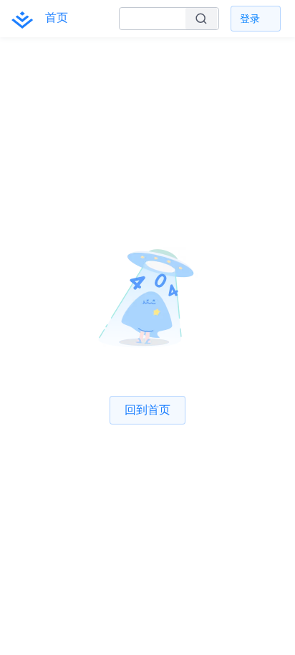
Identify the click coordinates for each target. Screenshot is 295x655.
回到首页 (147, 409)
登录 (250, 18)
